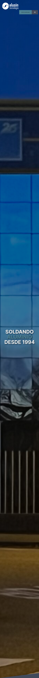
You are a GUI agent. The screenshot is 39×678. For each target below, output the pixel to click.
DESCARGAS (25, 12)
